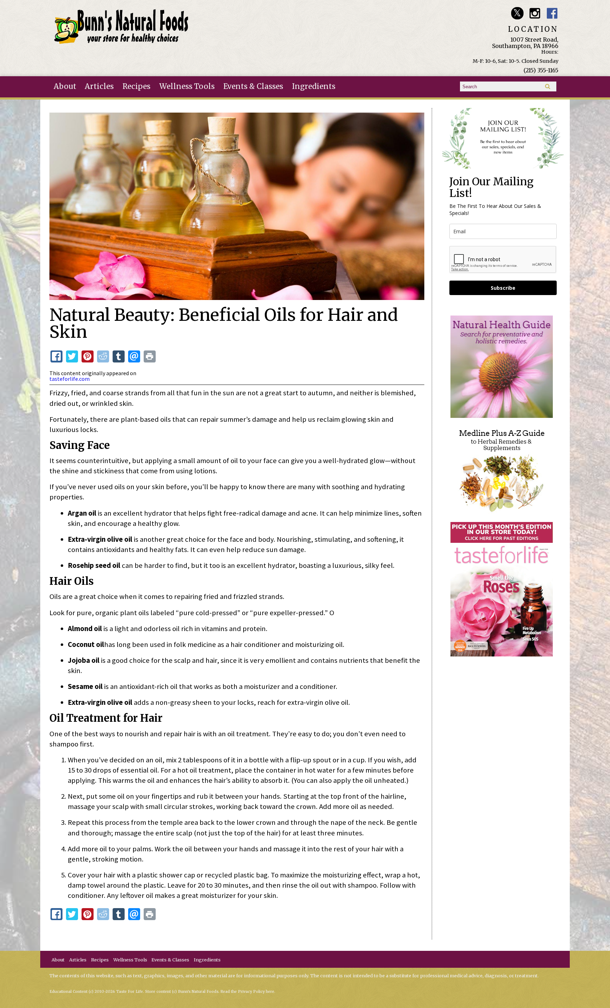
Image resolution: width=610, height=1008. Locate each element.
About (65, 86)
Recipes (136, 86)
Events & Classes (253, 86)
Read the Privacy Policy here (247, 991)
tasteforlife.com (69, 378)
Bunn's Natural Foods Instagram (534, 13)
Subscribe (503, 287)
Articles (99, 86)
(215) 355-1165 (541, 70)
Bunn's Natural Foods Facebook (552, 13)
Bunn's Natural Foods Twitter (517, 13)
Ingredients (313, 86)
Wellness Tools (187, 86)
